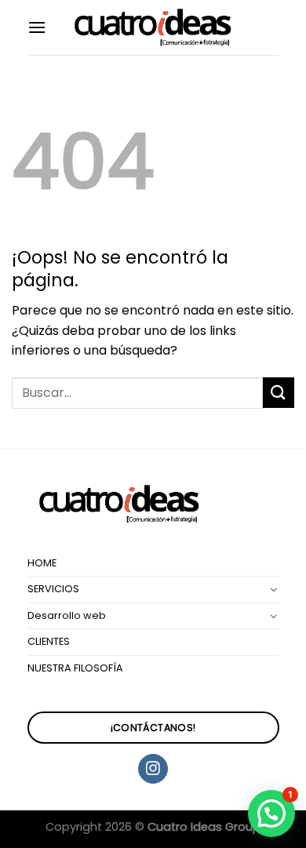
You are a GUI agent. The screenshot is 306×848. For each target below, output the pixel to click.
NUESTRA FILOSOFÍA (75, 668)
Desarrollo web (66, 615)
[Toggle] (274, 589)
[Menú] (36, 27)
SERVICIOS (53, 588)
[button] (271, 813)
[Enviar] (278, 392)
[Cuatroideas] (153, 28)
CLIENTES (48, 641)
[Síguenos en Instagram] (152, 769)
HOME (41, 563)
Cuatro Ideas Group (204, 827)
